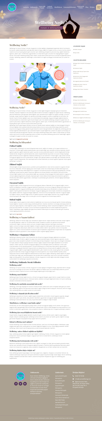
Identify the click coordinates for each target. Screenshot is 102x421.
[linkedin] (25, 384)
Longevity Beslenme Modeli (82, 81)
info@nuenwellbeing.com (83, 379)
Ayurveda (19, 214)
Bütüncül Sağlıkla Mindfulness (83, 117)
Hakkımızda (33, 7)
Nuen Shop (99, 7)
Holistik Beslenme (50, 7)
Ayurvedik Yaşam (42, 7)
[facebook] (16, 384)
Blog (86, 7)
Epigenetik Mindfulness (81, 111)
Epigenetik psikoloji (22, 139)
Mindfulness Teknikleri (80, 108)
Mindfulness (58, 7)
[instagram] (20, 384)
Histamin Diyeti (78, 68)
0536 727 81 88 (79, 376)
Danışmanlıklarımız (69, 7)
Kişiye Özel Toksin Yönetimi (81, 89)
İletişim (92, 7)
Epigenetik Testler (80, 7)
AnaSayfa (26, 7)
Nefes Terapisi (78, 49)
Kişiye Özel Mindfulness (81, 100)
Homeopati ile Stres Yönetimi (82, 114)
